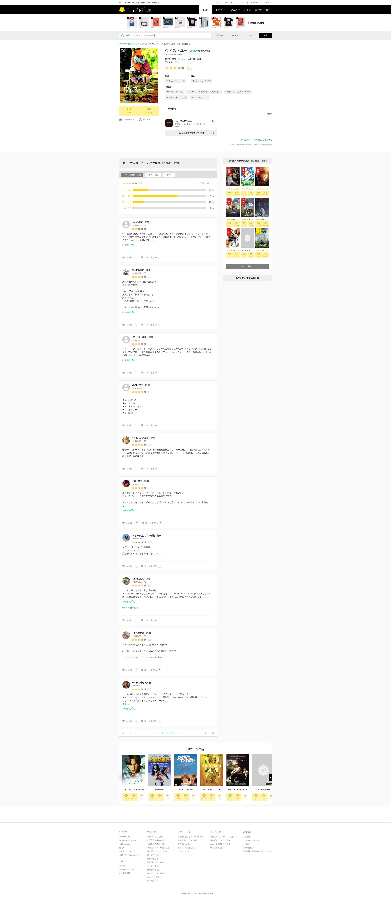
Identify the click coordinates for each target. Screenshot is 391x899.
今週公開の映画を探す (156, 844)
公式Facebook (125, 844)
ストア (247, 10)
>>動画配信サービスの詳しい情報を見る (255, 140)
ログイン (268, 3)
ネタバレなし (153, 175)
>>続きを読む (128, 245)
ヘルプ (241, 3)
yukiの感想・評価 (140, 481)
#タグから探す (153, 877)
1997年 (194, 51)
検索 (265, 35)
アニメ (234, 10)
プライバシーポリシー (252, 840)
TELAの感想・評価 (141, 579)
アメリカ (181, 59)
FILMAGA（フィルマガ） (129, 840)
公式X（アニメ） (126, 851)
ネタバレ (169, 175)
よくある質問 (124, 873)
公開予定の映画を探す (156, 840)
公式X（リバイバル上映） (130, 855)
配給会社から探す (154, 870)
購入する (147, 119)
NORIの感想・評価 (141, 385)
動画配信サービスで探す (157, 851)
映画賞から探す (153, 855)
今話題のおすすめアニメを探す (223, 837)
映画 (205, 10)
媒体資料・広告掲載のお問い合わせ (257, 851)
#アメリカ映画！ (130, 608)
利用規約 (246, 844)
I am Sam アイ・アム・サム (212, 789)
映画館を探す (152, 881)
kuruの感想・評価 (140, 222)
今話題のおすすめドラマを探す (190, 837)
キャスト (234, 35)
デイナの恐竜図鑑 (264, 789)
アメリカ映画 (141, 44)
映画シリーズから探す (156, 873)
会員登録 (254, 3)
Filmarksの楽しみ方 (224, 3)
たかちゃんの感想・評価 (143, 438)
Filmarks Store (125, 837)
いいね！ (130, 257)
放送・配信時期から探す (220, 844)
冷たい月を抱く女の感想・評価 (146, 535)
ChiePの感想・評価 (141, 270)
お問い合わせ (248, 848)
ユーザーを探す (262, 10)
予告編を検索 (128, 119)
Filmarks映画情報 (126, 44)
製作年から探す (153, 859)
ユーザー (249, 35)
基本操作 (122, 866)
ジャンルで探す (153, 866)
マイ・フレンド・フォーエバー (133, 789)
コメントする (150, 257)
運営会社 (246, 837)
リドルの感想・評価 (141, 633)
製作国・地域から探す (156, 862)
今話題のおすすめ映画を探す (159, 848)
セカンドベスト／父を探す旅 (238, 789)
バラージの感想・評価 (142, 337)
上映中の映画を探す (155, 837)
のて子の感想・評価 (141, 682)
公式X (121, 848)
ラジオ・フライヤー (186, 789)
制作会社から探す (217, 848)
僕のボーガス (159, 789)
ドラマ (219, 10)
